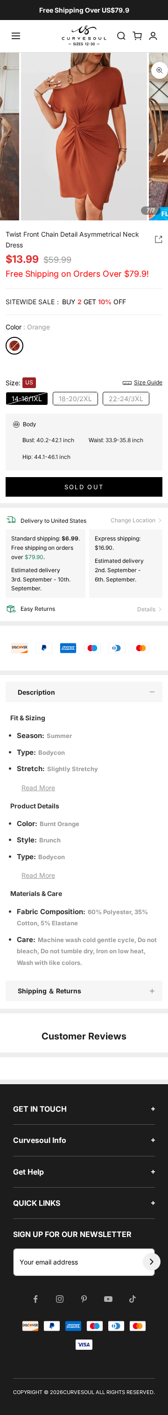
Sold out (84, 487)
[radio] (14, 346)
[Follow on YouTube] (108, 1299)
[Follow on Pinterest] (84, 1299)
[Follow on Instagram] (59, 1299)
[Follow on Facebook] (35, 1299)
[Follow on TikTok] (132, 1299)
